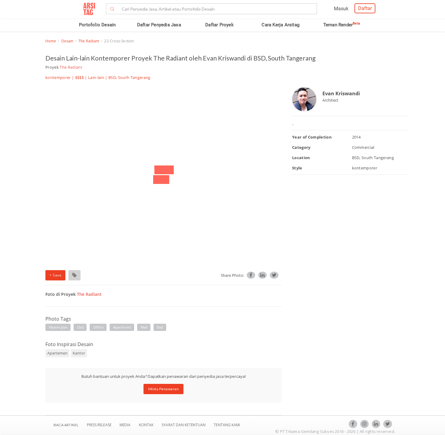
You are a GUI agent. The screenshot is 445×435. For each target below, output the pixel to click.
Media (126, 424)
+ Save (55, 275)
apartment (122, 327)
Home (50, 41)
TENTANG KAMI (227, 424)
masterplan (58, 327)
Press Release (99, 424)
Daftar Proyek (219, 25)
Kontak (147, 424)
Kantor (79, 353)
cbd (80, 327)
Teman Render (341, 25)
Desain (67, 41)
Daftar (365, 8)
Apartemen (57, 353)
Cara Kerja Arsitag (280, 25)
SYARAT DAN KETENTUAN (184, 424)
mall (144, 327)
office (98, 327)
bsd (160, 327)
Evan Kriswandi (341, 93)
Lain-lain (96, 77)
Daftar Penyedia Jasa (159, 25)
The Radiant (88, 41)
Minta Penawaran (163, 389)
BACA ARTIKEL (66, 425)
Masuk (341, 8)
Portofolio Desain (97, 25)
